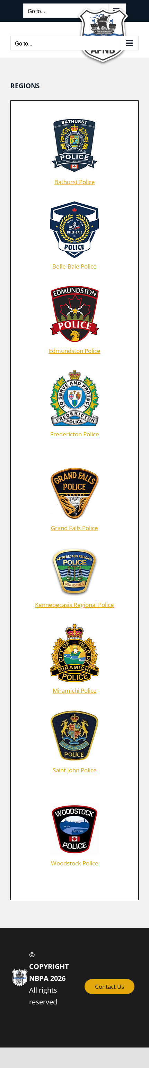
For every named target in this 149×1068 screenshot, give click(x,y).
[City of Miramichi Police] (74, 627)
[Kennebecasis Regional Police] (74, 550)
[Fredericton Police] (74, 373)
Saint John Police (75, 770)
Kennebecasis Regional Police (74, 605)
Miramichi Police (75, 691)
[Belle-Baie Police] (74, 204)
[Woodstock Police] (74, 806)
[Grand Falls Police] (74, 470)
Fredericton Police (74, 434)
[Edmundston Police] (74, 289)
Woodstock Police (74, 863)
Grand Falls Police (74, 528)
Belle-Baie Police (74, 266)
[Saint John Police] (74, 713)
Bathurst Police (74, 182)
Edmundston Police (74, 351)
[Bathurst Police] (74, 121)
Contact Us (109, 987)
